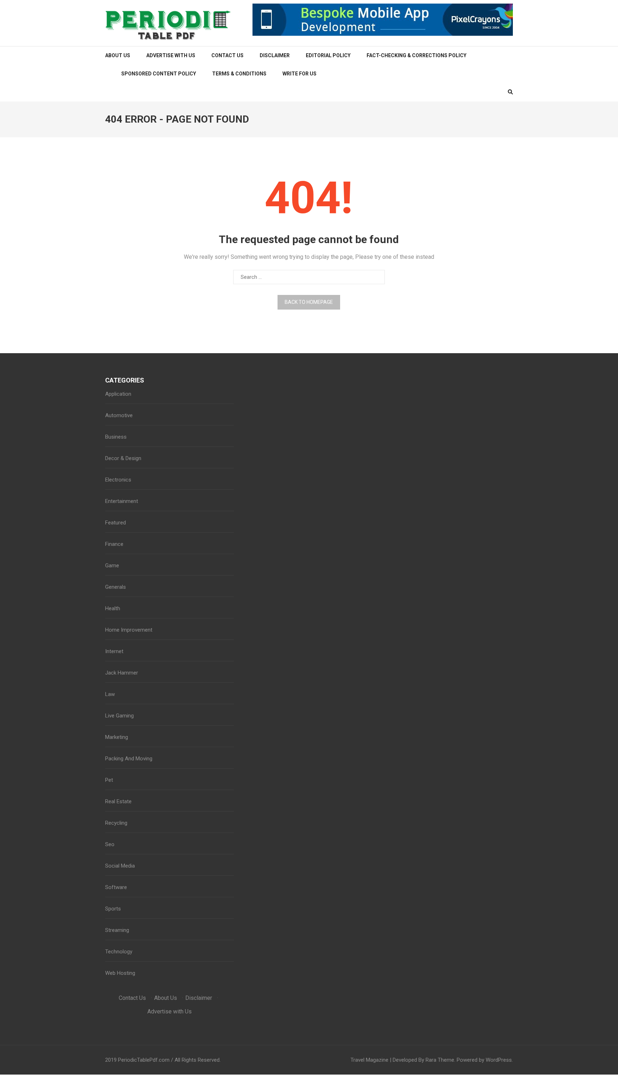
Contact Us (227, 55)
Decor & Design (123, 458)
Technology (118, 951)
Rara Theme (440, 1060)
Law (110, 694)
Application (118, 394)
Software (116, 887)
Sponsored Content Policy (158, 73)
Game (112, 565)
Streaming (117, 930)
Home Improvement (128, 630)
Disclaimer (275, 55)
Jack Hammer (121, 673)
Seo (109, 844)
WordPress (499, 1060)
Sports (113, 908)
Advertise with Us (170, 55)
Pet (109, 780)
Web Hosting (120, 973)
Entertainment (121, 501)
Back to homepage (309, 302)
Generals (115, 587)
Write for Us (300, 73)
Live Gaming (119, 715)
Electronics (118, 480)
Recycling (116, 823)
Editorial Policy (328, 55)
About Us (117, 55)
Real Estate (118, 801)
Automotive (119, 415)
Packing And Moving (128, 758)
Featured (115, 522)
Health (112, 608)
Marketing (116, 737)
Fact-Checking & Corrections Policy (416, 55)
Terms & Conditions (239, 73)
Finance (114, 544)
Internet (114, 651)
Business (116, 437)
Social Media (120, 866)
